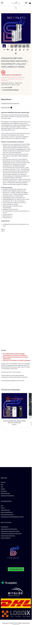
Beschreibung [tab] (6, 99)
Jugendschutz (4, 526)
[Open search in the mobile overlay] (16, 8)
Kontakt (3, 489)
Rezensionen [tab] (6, 107)
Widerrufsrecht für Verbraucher (9, 529)
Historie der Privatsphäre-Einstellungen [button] (11, 533)
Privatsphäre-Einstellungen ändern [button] (10, 531)
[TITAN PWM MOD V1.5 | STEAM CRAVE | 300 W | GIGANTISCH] (14, 405)
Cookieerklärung (5, 510)
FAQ (2, 486)
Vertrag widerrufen (6, 538)
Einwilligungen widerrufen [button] (8, 535)
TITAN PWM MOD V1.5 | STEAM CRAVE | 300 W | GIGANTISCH (14, 421)
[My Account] (26, 3)
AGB (2, 505)
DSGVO (3, 507)
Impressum (4, 491)
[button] (29, 3)
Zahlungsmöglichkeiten (7, 514)
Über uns (3, 482)
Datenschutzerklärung (7, 512)
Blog (2, 484)
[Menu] (3, 3)
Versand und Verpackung (7, 495)
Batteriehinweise (5, 493)
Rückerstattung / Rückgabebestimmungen (12, 516)
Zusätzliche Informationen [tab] (10, 103)
